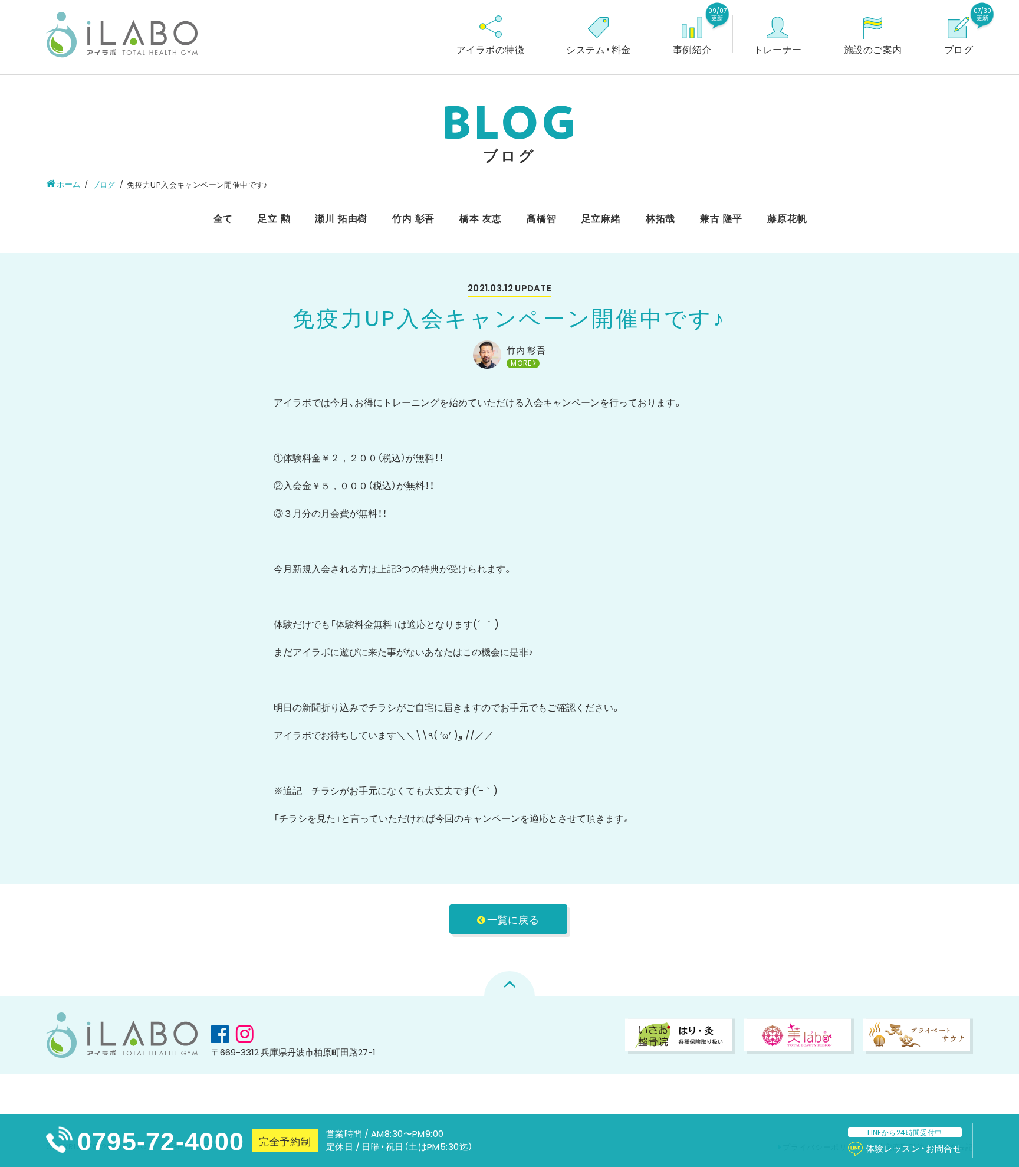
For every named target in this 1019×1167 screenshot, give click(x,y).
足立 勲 (274, 218)
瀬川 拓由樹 (341, 218)
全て (223, 218)
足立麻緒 (601, 218)
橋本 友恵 (480, 218)
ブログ (104, 184)
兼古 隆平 (721, 218)
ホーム (68, 183)
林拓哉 (660, 218)
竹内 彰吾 (413, 218)
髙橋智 (541, 218)
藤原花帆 (787, 218)
